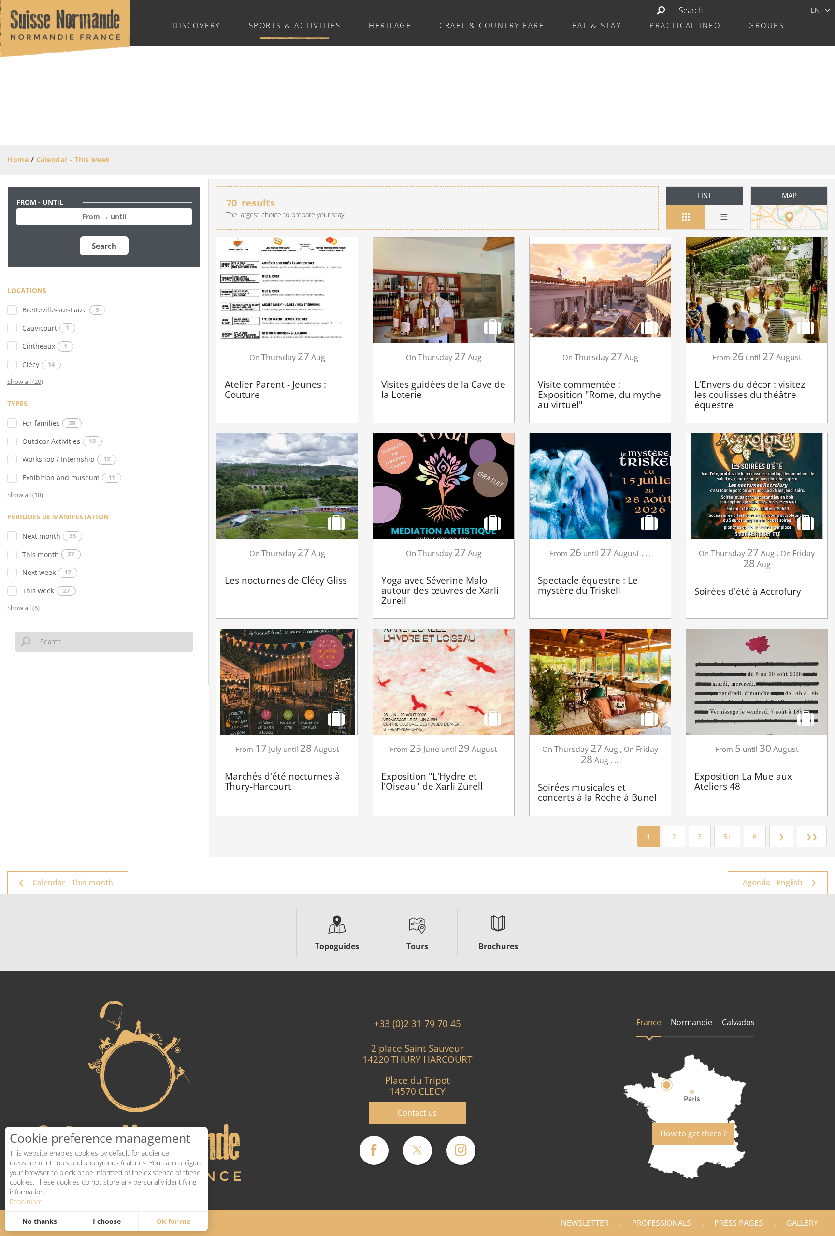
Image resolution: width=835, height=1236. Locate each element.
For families (48, 422)
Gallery (802, 1223)
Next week (46, 572)
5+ (727, 836)
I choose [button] (107, 1221)
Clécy (38, 364)
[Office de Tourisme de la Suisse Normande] (65, 27)
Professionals (661, 1223)
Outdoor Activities (59, 441)
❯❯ (812, 836)
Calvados (738, 1022)
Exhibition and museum (68, 477)
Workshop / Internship (66, 459)
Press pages (738, 1223)
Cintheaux (44, 346)
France (648, 1022)
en (815, 10)
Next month (49, 536)
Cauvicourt (45, 328)
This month (48, 554)
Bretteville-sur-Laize (60, 309)
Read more (26, 1201)
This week (46, 590)
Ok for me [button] (173, 1221)
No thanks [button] (39, 1221)
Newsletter (585, 1223)
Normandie (691, 1022)
